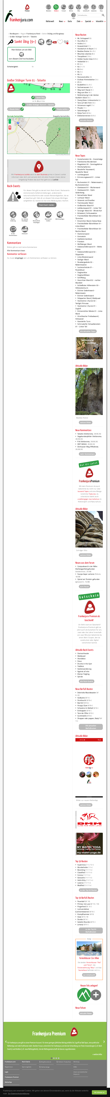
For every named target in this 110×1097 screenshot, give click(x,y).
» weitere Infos (97, 1054)
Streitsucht (81, 700)
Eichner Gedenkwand (85, 295)
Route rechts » (63, 109)
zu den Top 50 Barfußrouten (91, 930)
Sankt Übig (40, 97)
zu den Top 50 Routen (88, 890)
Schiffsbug (81, 277)
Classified (81, 872)
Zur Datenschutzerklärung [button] (18, 1094)
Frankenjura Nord (33, 33)
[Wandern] (48, 7)
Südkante (81, 697)
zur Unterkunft (89, 975)
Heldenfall (81, 61)
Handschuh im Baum (85, 48)
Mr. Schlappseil (83, 38)
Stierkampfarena (83, 167)
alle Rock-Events (86, 681)
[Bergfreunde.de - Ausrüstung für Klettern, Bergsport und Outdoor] (89, 148)
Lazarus (80, 882)
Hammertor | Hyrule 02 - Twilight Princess (86, 302)
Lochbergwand (83, 174)
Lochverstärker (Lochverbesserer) (82, 910)
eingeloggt (19, 258)
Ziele (78, 21)
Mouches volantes (84, 53)
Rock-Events (26, 1062)
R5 (78, 74)
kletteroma (88, 433)
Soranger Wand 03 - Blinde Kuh (89, 210)
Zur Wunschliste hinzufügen (36, 220)
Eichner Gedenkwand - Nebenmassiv (85, 291)
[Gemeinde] (93, 7)
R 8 (78, 441)
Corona (80, 875)
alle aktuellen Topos (87, 331)
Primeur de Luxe (83, 904)
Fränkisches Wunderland (86, 161)
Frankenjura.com (10, 1062)
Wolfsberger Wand (84, 244)
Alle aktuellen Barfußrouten (91, 726)
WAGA (84, 444)
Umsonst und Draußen (86, 200)
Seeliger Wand (83, 259)
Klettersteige (45, 1067)
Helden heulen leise (85, 59)
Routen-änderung (13, 220)
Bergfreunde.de (46, 1062)
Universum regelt (84, 105)
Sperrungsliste (26, 1067)
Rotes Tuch (81, 113)
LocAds (55, 179)
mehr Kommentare (87, 454)
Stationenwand (83, 233)
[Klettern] (56, 7)
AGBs (75, 1067)
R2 (78, 66)
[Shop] (101, 7)
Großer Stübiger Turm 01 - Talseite (23, 36)
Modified (80, 885)
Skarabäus (81, 658)
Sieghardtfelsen (83, 275)
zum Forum (84, 586)
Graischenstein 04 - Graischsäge (89, 159)
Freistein (80, 241)
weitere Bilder (85, 422)
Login (6, 1072)
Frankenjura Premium (12, 1077)
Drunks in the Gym (84, 663)
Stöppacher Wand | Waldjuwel (88, 298)
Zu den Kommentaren (13, 234)
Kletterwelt (50, 21)
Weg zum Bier (82, 92)
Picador (80, 108)
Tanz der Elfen (82, 713)
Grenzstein (81, 236)
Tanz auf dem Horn (84, 102)
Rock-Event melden (46, 205)
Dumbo (80, 919)
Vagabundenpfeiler (84, 436)
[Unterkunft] (86, 7)
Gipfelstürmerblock (84, 239)
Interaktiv (99, 21)
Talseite (80, 433)
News (61, 21)
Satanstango (82, 110)
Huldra (80, 43)
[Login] (73, 16)
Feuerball (81, 901)
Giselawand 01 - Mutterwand (88, 187)
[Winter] (71, 7)
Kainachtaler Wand (84, 195)
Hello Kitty (81, 880)
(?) (78, 82)
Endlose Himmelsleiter (86, 79)
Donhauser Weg (83, 446)
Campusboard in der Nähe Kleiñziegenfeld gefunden (86, 567)
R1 (78, 64)
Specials (88, 21)
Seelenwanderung (84, 669)
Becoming (81, 870)
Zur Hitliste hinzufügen (24, 220)
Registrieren (9, 1067)
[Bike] (78, 7)
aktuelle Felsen (86, 1013)
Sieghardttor (82, 272)
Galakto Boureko (83, 922)
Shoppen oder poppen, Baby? (88, 718)
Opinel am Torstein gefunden (88, 579)
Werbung (76, 1062)
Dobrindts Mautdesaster (86, 692)
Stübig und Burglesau (55, 33)
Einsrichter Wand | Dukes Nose (89, 221)
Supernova (81, 864)
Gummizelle (81, 715)
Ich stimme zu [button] (99, 1092)
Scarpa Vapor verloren (85, 574)
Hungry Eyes (82, 705)
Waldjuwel (81, 656)
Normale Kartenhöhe (15, 116)
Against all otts (83, 671)
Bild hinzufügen (60, 219)
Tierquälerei (82, 56)
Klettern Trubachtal (64, 1062)
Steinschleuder (83, 653)
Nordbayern (14, 33)
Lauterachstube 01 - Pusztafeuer (84, 268)
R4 (78, 72)
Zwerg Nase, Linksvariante (87, 100)
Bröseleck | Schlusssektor (87, 213)
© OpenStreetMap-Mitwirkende (62, 155)
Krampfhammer (83, 914)
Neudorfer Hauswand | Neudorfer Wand (85, 170)
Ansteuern (25, 234)
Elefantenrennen (83, 115)
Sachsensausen (83, 87)
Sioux (79, 661)
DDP (79, 444)
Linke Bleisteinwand (85, 257)
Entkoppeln (81, 710)
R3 (78, 69)
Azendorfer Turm (83, 321)
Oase (79, 916)
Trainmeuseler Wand (85, 203)
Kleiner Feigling (83, 674)
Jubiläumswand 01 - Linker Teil (89, 208)
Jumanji (80, 924)
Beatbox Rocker (83, 51)
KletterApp (8, 1082)
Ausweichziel (82, 46)
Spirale (80, 676)
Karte (70, 21)
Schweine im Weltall (85, 708)
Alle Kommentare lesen (16, 250)
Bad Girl (80, 703)
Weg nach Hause (83, 90)
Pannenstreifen (83, 77)
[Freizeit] (63, 7)
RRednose (94, 446)
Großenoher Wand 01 (85, 205)
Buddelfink (81, 84)
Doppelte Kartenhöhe (61, 116)
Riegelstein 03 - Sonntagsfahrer (89, 164)
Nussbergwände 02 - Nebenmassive (84, 263)
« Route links (13, 109)
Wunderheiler (82, 867)
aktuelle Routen (86, 120)
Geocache (81, 877)
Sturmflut (81, 41)
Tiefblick (80, 666)
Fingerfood (81, 906)
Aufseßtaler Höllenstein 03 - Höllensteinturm (87, 286)
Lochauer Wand (83, 197)
